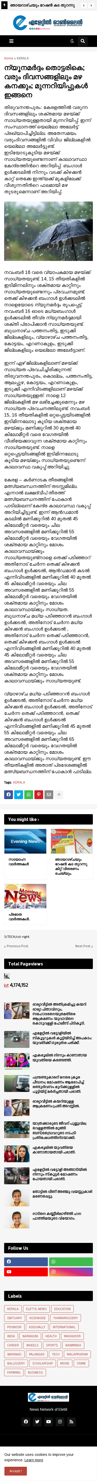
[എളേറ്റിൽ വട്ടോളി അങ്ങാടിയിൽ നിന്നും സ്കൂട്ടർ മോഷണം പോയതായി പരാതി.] (16, 1175)
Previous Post (17, 946)
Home (8, 58)
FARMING (13, 1372)
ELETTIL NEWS (36, 1309)
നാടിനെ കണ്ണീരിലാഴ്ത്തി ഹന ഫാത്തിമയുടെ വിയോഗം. (57, 1216)
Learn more (34, 1460)
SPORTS (52, 1345)
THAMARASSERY (65, 1318)
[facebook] (26, 1261)
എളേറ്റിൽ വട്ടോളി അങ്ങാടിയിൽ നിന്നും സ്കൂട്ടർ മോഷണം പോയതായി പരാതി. (60, 1174)
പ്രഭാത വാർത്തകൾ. (19, 916)
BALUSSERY (16, 1363)
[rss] (71, 1421)
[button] (84, 5)
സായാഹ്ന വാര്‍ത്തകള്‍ (19, 861)
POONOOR (14, 1327)
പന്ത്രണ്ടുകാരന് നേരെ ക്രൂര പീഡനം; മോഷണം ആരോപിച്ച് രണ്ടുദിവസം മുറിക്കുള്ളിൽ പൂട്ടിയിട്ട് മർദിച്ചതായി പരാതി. (58, 1084)
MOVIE (64, 1363)
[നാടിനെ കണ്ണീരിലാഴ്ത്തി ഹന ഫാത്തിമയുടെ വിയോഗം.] (16, 1220)
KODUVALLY (37, 1327)
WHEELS (32, 1345)
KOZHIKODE (37, 1318)
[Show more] (59, 794)
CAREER (13, 1345)
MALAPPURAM (77, 1354)
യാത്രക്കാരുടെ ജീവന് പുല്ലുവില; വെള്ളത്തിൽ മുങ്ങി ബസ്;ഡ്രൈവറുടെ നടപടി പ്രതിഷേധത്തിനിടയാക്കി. (60, 1130)
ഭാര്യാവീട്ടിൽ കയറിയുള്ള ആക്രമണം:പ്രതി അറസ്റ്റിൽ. (56, 1104)
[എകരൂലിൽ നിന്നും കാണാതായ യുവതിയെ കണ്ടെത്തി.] (16, 1061)
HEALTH (51, 1336)
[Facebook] (8, 794)
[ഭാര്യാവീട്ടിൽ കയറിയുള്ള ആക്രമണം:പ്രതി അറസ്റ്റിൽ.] (16, 1107)
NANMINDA (73, 1345)
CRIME (81, 1363)
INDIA (11, 1336)
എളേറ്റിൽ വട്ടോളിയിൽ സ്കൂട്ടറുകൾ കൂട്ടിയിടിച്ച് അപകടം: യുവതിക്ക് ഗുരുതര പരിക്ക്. (62, 1038)
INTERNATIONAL (64, 1327)
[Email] (48, 794)
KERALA (23, 58)
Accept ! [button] (16, 1471)
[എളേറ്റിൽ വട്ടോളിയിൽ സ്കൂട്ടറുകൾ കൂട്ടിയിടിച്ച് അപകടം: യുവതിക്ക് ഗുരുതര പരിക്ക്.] (16, 1039)
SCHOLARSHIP (42, 1363)
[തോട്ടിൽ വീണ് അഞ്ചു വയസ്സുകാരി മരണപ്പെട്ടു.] (16, 1197)
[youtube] (26, 1272)
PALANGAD (36, 1354)
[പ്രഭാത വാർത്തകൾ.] (25, 896)
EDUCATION (62, 1309)
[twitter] (37, 1421)
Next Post (82, 946)
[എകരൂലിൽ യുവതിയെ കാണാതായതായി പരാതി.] (16, 1153)
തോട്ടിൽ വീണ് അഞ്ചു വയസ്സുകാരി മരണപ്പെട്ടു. (62, 1194)
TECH (55, 1354)
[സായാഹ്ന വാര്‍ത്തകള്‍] (25, 841)
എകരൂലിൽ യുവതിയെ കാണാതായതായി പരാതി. (54, 1150)
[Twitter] (18, 794)
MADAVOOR (72, 1336)
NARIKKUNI (30, 1336)
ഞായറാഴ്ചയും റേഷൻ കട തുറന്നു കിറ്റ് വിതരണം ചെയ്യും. (42, 6)
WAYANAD (14, 1354)
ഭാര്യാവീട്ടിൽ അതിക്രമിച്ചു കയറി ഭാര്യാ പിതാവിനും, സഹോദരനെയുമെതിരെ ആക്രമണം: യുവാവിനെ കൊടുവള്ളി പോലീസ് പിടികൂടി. (59, 1014)
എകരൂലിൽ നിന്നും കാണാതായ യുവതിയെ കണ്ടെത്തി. (60, 1057)
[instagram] (71, 1272)
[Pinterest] (38, 794)
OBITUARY (14, 1318)
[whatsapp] (71, 1261)
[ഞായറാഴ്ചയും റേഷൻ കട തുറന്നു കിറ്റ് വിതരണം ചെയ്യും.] (72, 841)
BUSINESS (35, 1372)
